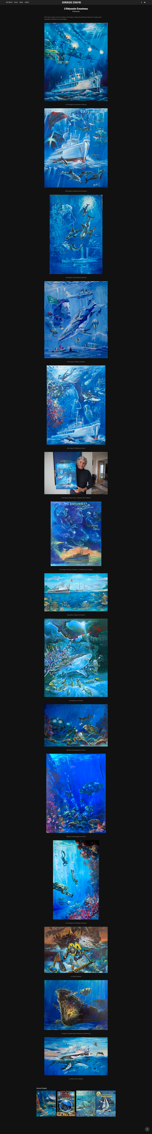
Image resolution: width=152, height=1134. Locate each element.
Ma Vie (16, 2)
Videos (21, 2)
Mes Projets (9, 2)
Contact (27, 2)
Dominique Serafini (71, 2)
